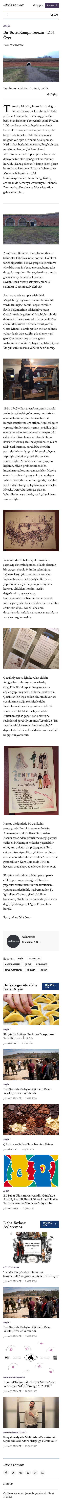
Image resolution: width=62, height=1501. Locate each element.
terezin (31, 969)
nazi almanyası (13, 969)
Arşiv (6, 25)
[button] (8, 1484)
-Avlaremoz (17, 1493)
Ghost (51, 1493)
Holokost (41, 964)
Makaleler (34, 958)
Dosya (44, 969)
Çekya (28, 964)
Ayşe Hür (14, 1208)
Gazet (9, 1496)
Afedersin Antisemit (15, 1432)
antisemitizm (12, 964)
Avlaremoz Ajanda (14, 1377)
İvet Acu (13, 1043)
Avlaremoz (16, 44)
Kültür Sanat (11, 1267)
